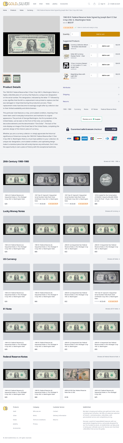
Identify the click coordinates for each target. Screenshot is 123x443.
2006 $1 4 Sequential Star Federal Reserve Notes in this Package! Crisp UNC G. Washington (106, 247)
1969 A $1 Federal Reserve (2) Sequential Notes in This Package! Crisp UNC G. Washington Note (16, 197)
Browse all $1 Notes (113, 309)
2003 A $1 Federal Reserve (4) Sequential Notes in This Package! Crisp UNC (105, 392)
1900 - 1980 (67, 109)
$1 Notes (94, 109)
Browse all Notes (114, 259)
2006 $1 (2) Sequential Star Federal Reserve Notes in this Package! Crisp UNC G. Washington (76, 247)
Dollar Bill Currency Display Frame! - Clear (78, 55)
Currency (77, 109)
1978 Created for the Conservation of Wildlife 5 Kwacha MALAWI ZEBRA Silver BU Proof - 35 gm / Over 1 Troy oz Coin (106, 198)
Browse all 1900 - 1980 (112, 161)
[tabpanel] (31, 44)
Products (16, 407)
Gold (34, 4)
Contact (55, 411)
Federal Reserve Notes (15, 356)
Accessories (64, 4)
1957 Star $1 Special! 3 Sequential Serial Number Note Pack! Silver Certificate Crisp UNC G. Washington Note (46, 198)
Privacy (35, 424)
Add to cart (100, 34)
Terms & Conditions (39, 420)
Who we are (37, 411)
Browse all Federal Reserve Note (109, 357)
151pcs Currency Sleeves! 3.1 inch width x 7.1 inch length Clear (79, 65)
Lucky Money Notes (14, 211)
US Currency (9, 259)
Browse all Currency (112, 211)
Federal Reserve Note (108, 109)
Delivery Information (59, 415)
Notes (48, 4)
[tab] (7, 78)
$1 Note (7, 308)
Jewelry (55, 4)
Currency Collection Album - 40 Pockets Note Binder (79, 46)
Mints (35, 415)
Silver (41, 4)
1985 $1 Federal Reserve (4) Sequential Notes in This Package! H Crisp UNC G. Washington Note (46, 247)
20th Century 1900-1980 (16, 161)
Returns (55, 420)
